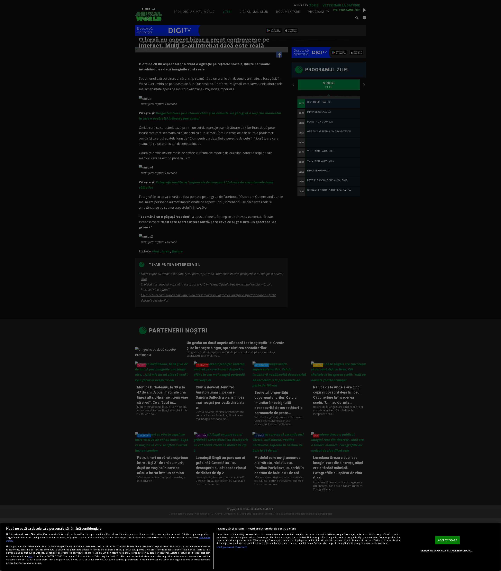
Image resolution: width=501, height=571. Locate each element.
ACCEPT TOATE (447, 540)
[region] (250, 547)
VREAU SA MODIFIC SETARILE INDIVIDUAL (446, 550)
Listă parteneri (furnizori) (232, 547)
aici (30, 556)
